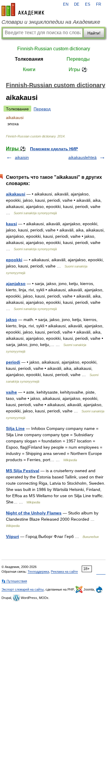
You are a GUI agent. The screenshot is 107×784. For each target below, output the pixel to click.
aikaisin (22, 157)
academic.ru (22, 9)
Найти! (93, 33)
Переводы (78, 59)
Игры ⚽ (78, 69)
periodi (13, 362)
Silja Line (15, 428)
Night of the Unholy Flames (34, 513)
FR (98, 4)
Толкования (29, 59)
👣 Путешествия (14, 581)
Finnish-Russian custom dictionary (53, 48)
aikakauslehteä (82, 157)
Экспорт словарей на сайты (22, 589)
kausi (11, 223)
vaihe (11, 392)
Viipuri (12, 536)
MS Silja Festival (22, 470)
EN (65, 4)
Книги (29, 69)
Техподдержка (38, 571)
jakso (11, 319)
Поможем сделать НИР (54, 148)
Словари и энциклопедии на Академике (50, 22)
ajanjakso (16, 283)
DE (76, 4)
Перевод (42, 109)
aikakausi (15, 194)
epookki (14, 259)
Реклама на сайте (64, 571)
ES (87, 4)
